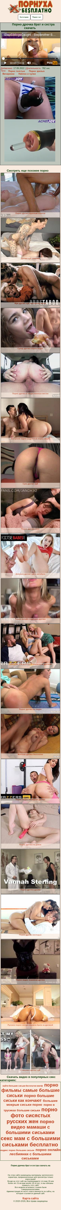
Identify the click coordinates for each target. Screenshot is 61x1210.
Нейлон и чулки (27, 74)
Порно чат (36, 17)
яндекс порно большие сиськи (17, 1150)
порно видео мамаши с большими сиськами (30, 1127)
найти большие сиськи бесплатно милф (23, 1086)
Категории (24, 17)
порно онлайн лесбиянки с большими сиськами (35, 1154)
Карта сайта (31, 1198)
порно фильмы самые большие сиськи (30, 1090)
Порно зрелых (37, 71)
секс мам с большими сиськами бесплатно (30, 1141)
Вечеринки (8, 74)
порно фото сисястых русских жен (32, 1115)
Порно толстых (16, 71)
